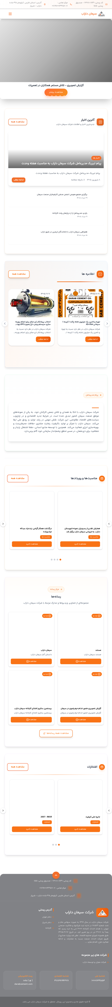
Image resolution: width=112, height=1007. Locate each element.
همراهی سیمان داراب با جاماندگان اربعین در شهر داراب (64, 232)
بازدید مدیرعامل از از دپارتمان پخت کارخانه (69, 213)
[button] (89, 357)
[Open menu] (10, 14)
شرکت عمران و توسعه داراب (94, 962)
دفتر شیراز (46, 922)
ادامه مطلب (19, 180)
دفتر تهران (46, 917)
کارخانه (48, 928)
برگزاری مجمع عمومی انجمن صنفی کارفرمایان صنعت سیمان (62, 194)
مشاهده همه (17, 122)
